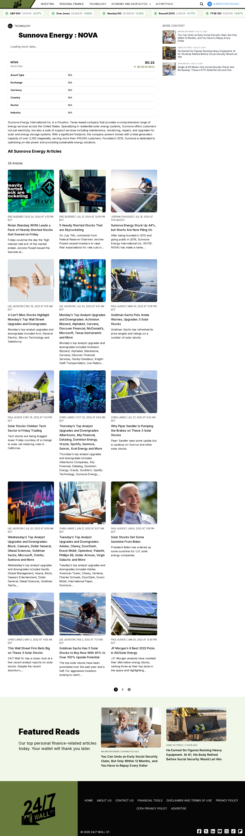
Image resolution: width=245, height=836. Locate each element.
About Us (104, 800)
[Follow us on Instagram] (226, 831)
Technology (97, 4)
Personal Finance (72, 4)
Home (88, 800)
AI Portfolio (164, 4)
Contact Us (125, 800)
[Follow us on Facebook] (199, 831)
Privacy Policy (227, 800)
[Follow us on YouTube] (220, 831)
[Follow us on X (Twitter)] (206, 831)
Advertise (178, 808)
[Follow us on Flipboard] (240, 831)
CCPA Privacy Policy (151, 808)
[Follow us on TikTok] (233, 831)
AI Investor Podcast (226, 4)
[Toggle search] (202, 4)
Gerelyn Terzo (174, 745)
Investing (47, 4)
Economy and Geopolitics (130, 4)
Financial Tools (150, 800)
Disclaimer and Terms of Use (189, 800)
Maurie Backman (110, 751)
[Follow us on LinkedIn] (213, 831)
